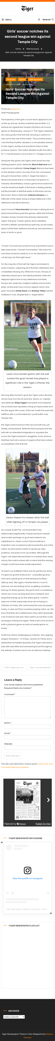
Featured (11, 79)
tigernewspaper (32, 909)
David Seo (27, 84)
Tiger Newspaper (14, 909)
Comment (9, 694)
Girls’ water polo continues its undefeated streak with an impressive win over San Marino (16, 667)
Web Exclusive (35, 79)
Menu (8, 19)
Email (7, 733)
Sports (22, 79)
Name (7, 722)
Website (8, 743)
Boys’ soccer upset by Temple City (42, 667)
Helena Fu (16, 109)
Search (47, 19)
